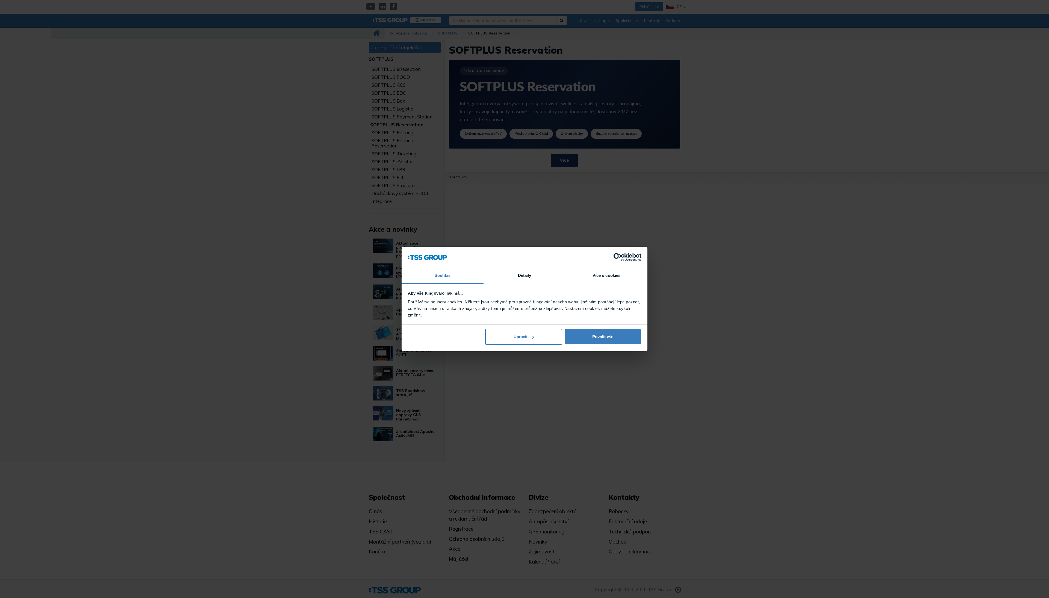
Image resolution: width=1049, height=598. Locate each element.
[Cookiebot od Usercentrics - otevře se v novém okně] (617, 257)
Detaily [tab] (524, 275)
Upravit (521, 336)
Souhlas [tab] (442, 275)
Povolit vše (602, 336)
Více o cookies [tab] (606, 275)
